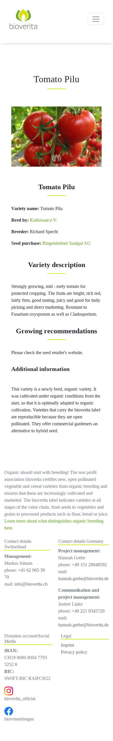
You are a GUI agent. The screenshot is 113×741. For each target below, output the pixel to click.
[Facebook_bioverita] (8, 710)
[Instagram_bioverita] (8, 690)
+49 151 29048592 (89, 564)
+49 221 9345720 (88, 610)
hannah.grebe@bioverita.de (83, 578)
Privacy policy (74, 652)
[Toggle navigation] (96, 19)
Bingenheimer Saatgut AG (66, 243)
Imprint (67, 645)
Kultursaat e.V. (43, 220)
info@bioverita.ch (31, 584)
